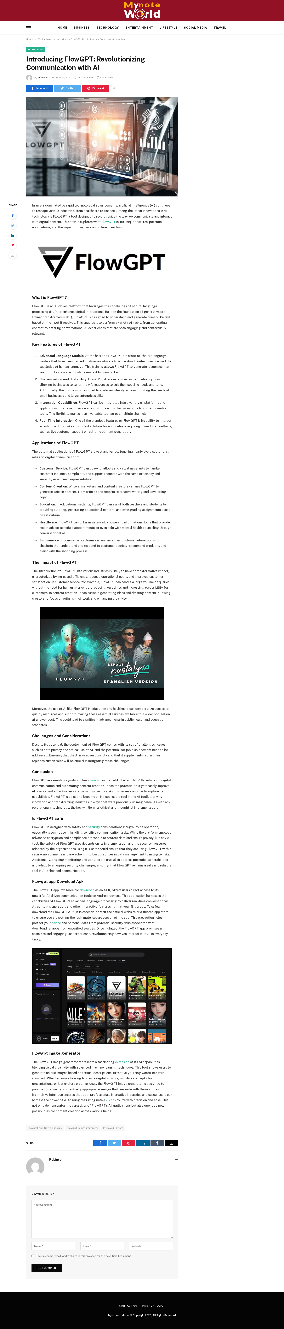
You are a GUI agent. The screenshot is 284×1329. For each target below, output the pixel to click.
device (56, 923)
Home (62, 27)
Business (82, 27)
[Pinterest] (12, 245)
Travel (220, 27)
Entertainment (139, 27)
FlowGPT (108, 222)
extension (122, 1062)
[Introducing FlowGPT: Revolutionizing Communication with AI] (102, 146)
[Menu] (28, 27)
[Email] (12, 255)
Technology (107, 27)
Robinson (43, 77)
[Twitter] (12, 225)
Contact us (128, 1305)
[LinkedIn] (12, 235)
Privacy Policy (153, 1305)
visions (111, 1100)
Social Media (195, 27)
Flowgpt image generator (82, 1128)
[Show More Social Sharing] (114, 88)
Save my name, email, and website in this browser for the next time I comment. (84, 1256)
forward (95, 780)
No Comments (86, 77)
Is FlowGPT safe (113, 1128)
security (94, 827)
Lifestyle (168, 27)
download (87, 890)
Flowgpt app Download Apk (45, 1128)
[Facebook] (12, 215)
